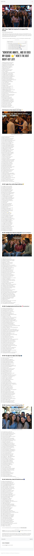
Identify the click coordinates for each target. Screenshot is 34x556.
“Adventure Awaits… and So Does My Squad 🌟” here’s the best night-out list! (17, 43)
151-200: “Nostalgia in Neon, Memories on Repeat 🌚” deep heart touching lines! (17, 45)
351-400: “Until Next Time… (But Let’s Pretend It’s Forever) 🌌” (15, 49)
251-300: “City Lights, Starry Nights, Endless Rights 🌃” (14, 47)
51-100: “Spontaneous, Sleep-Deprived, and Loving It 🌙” (15, 44)
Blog (7, 32)
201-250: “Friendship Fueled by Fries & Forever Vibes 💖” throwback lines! (16, 46)
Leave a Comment (4, 32)
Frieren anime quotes (23, 527)
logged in (6, 545)
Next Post (31, 539)
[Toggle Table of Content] (25, 42)
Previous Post (3, 539)
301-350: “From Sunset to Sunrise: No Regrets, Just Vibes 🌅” (15, 48)
